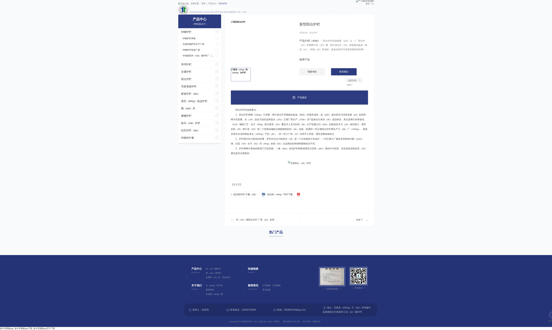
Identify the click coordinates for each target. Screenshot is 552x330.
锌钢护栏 (186, 31)
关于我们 (317, 8)
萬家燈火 (317, 321)
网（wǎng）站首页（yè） (264, 8)
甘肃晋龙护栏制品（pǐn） (218, 9)
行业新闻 (276, 285)
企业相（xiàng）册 (214, 294)
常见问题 (266, 290)
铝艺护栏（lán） (190, 130)
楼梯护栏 (186, 115)
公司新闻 (266, 285)
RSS (294, 321)
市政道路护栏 (189, 86)
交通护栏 (186, 71)
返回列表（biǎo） (350, 81)
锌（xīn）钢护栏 (213, 269)
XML (298, 321)
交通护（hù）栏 (213, 277)
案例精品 (302, 8)
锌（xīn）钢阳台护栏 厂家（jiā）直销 (255, 220)
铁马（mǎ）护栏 (190, 123)
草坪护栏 (186, 64)
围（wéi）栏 (188, 108)
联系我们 (347, 8)
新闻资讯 (332, 8)
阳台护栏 (186, 79)
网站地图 (287, 321)
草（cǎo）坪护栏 (213, 273)
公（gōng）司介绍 (214, 285)
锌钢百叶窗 (187, 137)
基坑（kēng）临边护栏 (194, 101)
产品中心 (288, 8)
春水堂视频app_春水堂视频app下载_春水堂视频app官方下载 (27, 328)
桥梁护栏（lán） (190, 93)
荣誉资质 (210, 290)
